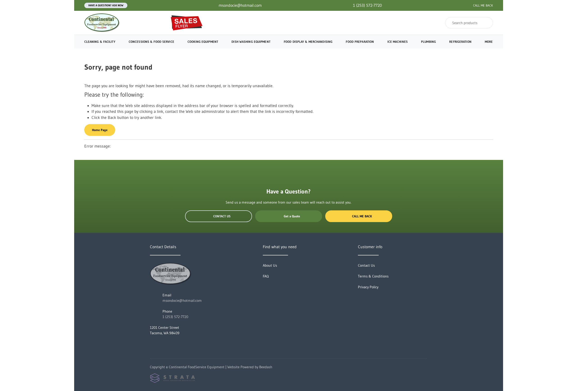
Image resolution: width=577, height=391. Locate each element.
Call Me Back (362, 216)
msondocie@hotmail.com (182, 300)
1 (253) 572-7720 (175, 316)
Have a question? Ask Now (105, 5)
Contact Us (222, 216)
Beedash (265, 367)
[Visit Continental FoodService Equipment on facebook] (152, 343)
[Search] (486, 22)
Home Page (100, 130)
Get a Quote (292, 216)
